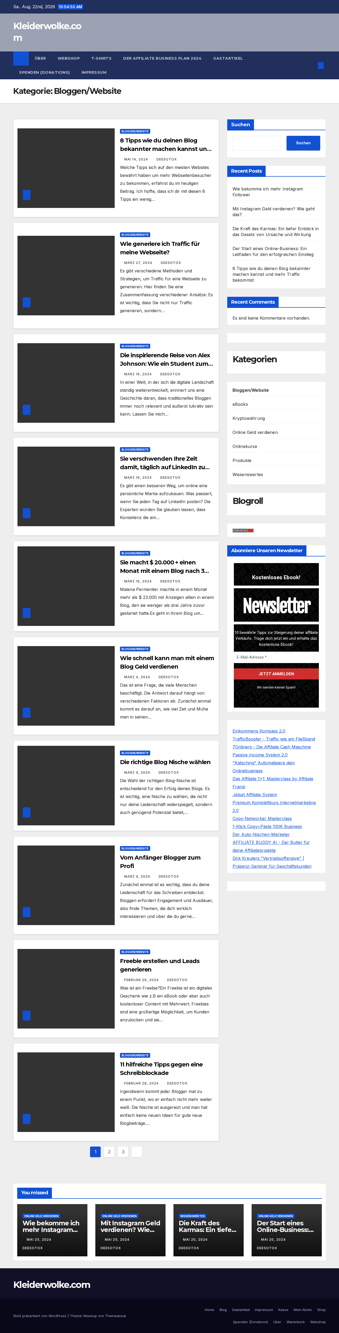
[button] (312, 65)
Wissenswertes (248, 474)
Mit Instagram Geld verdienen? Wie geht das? (130, 1229)
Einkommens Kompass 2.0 (259, 731)
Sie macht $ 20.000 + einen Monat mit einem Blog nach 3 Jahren (162, 571)
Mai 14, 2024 (136, 159)
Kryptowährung (249, 418)
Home (209, 1310)
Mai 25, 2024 (39, 1239)
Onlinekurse (245, 446)
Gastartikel (228, 58)
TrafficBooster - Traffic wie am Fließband (274, 739)
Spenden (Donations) (44, 72)
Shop (321, 1310)
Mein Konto (303, 1310)
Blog (223, 1310)
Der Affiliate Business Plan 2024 (162, 58)
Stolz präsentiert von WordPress (40, 1316)
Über (40, 58)
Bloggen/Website (135, 131)
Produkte (242, 460)
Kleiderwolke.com (51, 1284)
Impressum (94, 72)
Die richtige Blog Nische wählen (165, 762)
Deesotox (167, 159)
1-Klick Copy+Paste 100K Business (267, 826)
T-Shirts (101, 58)
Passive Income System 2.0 (260, 754)
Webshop (69, 58)
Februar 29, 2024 (142, 980)
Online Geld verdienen (255, 432)
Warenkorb (296, 1322)
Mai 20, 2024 (196, 1239)
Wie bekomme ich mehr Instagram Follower (51, 1229)
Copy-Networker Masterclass (262, 818)
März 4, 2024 (137, 677)
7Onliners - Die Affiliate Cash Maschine (272, 747)
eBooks (240, 404)
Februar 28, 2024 (142, 1083)
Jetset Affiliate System (255, 794)
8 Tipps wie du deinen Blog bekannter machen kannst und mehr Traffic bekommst (165, 149)
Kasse (283, 1310)
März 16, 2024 (138, 374)
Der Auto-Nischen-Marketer (261, 834)
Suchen (240, 125)
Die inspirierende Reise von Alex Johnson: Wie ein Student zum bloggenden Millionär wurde (165, 364)
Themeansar (115, 1316)
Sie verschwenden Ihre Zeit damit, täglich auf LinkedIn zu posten (162, 467)
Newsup (90, 1316)
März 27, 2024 (138, 263)
